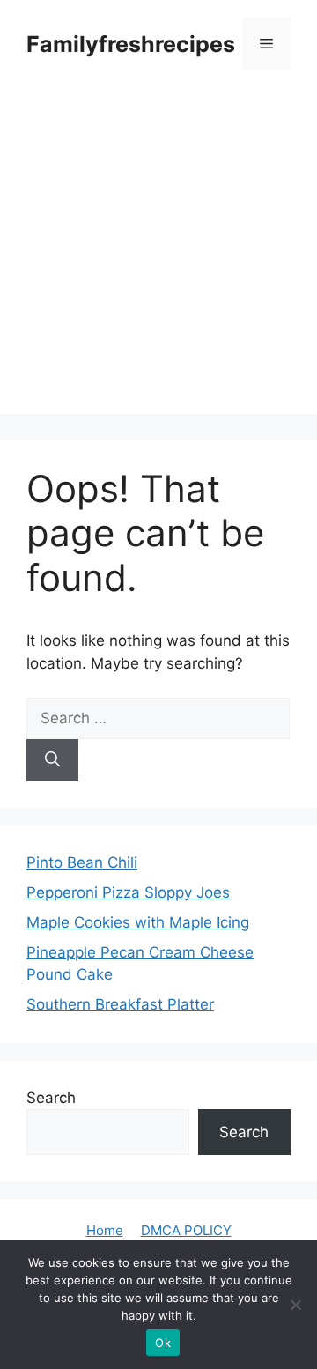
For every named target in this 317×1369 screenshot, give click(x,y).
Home (104, 1230)
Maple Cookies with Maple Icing (137, 922)
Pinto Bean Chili (81, 862)
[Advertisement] (158, 255)
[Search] (52, 760)
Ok (163, 1343)
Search (51, 1097)
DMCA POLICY (186, 1230)
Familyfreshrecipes (130, 44)
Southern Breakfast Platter (120, 1004)
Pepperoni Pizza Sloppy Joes (128, 892)
